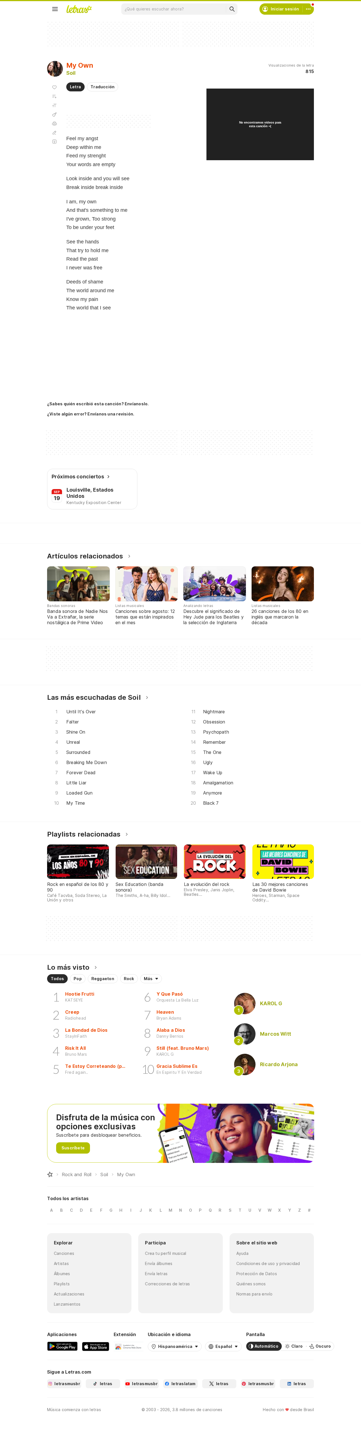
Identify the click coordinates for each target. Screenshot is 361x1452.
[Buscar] (231, 9)
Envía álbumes (158, 1263)
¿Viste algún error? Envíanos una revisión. (90, 414)
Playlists (62, 1283)
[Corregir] (54, 133)
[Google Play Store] (62, 1346)
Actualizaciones (69, 1294)
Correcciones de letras (167, 1283)
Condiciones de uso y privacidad (268, 1263)
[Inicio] (50, 1174)
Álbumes (62, 1273)
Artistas (61, 1263)
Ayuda (242, 1253)
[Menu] (55, 9)
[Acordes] (54, 114)
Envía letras (156, 1273)
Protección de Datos (256, 1273)
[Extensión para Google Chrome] (128, 1346)
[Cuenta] (308, 9)
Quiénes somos (251, 1283)
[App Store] (95, 1346)
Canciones (64, 1253)
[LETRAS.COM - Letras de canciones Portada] (79, 9)
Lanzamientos (67, 1304)
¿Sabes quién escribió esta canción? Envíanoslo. (98, 403)
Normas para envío (254, 1294)
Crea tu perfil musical (165, 1253)
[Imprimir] (54, 123)
